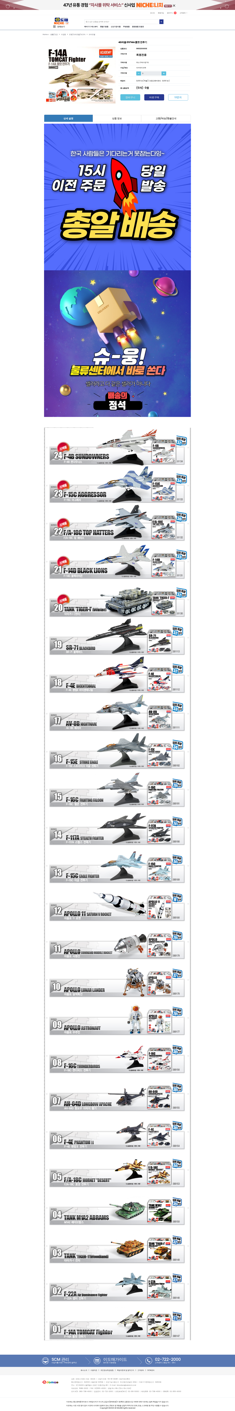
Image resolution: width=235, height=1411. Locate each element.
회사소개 (84, 1370)
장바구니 (170, 13)
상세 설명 (68, 118)
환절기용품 (104, 26)
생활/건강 (54, 34)
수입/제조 (124, 68)
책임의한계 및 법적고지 (125, 1370)
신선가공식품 (116, 26)
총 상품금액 (124, 88)
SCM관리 (150, 1370)
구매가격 (123, 54)
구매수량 (123, 62)
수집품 (63, 34)
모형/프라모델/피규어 (77, 34)
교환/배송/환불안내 (166, 118)
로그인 (152, 13)
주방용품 (126, 26)
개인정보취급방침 (107, 1370)
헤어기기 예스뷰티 (91, 26)
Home (45, 34)
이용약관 (94, 1370)
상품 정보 (117, 118)
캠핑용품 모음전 (138, 26)
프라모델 (92, 34)
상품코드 (123, 48)
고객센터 (183, 13)
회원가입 (161, 13)
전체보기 (61, 27)
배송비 (122, 81)
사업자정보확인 (124, 1379)
